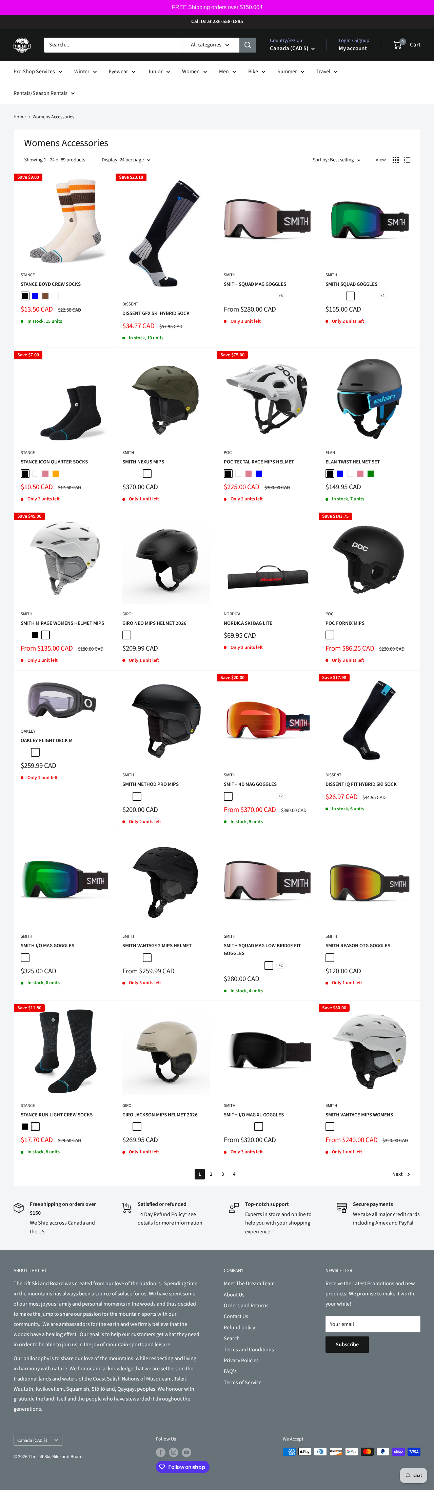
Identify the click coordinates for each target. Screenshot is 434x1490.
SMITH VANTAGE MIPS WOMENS (359, 1114)
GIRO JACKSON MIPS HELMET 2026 (160, 1114)
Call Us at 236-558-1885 (217, 21)
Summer (287, 71)
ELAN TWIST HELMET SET (353, 461)
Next (397, 1174)
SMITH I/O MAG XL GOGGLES (254, 1114)
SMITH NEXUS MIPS (143, 461)
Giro (127, 614)
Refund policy (239, 1327)
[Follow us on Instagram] (173, 1452)
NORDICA (232, 614)
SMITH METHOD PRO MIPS (150, 784)
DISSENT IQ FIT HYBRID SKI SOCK (361, 784)
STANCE (28, 275)
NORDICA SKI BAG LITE (248, 623)
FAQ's (230, 1371)
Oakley (28, 731)
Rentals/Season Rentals (40, 93)
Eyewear (118, 71)
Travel (323, 71)
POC (228, 453)
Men (224, 71)
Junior (155, 71)
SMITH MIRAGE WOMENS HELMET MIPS (62, 623)
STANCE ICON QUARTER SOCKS (54, 461)
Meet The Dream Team (249, 1283)
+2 (382, 296)
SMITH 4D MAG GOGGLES (250, 784)
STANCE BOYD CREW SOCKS (51, 284)
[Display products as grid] (396, 160)
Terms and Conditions (249, 1349)
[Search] (247, 45)
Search (232, 1338)
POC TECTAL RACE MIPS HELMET (259, 461)
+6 (281, 296)
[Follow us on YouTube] (186, 1452)
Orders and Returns (246, 1305)
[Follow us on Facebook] (160, 1452)
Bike (253, 71)
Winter (82, 71)
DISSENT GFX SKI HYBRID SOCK (156, 313)
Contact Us (236, 1316)
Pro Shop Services (34, 71)
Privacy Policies (241, 1360)
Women (191, 71)
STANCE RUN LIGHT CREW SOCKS (57, 1114)
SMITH (229, 275)
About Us (234, 1294)
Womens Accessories (53, 117)
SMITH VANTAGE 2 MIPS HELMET (157, 945)
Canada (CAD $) (32, 1440)
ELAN (330, 453)
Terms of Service (242, 1382)
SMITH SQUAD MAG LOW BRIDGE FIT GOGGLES (262, 949)
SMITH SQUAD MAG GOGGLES (255, 284)
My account (353, 48)
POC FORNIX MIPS (345, 623)
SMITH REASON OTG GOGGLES (358, 945)
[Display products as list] (407, 160)
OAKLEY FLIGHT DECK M (47, 740)
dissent (130, 304)
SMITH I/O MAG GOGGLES (47, 945)
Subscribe (347, 1344)
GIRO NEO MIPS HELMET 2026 (154, 623)
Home (20, 117)
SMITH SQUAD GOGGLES (351, 284)
